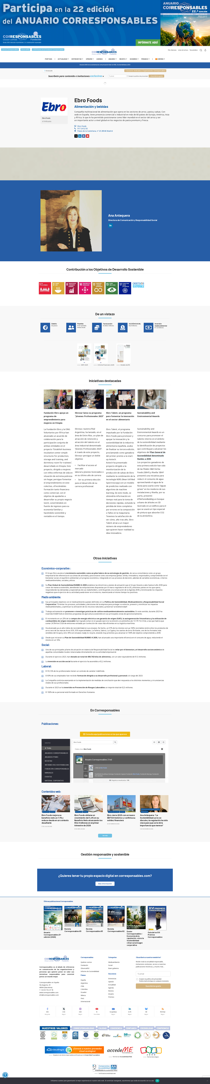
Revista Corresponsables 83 (94, 930)
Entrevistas (144, 812)
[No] (207, 1081)
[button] (105, 835)
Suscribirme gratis (153, 986)
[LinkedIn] (130, 1011)
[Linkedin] (79, 136)
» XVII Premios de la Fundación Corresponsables (48, 49)
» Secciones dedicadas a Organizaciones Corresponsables (145, 70)
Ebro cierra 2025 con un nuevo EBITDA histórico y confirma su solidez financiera (121, 818)
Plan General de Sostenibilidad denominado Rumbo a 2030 (151, 455)
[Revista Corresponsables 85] (73, 916)
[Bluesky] (146, 1011)
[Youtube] (87, 136)
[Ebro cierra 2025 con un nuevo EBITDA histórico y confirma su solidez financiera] (121, 803)
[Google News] (113, 1011)
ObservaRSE (25, 49)
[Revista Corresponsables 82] (116, 916)
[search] (201, 50)
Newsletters (194, 50)
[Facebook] (83, 136)
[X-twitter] (76, 136)
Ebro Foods (46, 118)
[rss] (163, 1011)
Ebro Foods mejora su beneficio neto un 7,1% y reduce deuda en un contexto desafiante (55, 819)
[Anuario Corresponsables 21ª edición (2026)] (53, 918)
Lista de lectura (183, 50)
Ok (157, 1080)
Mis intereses (172, 50)
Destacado (46, 812)
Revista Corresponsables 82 (116, 930)
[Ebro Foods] (54, 107)
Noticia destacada (113, 812)
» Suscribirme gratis (156, 76)
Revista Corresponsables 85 (72, 930)
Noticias (52, 812)
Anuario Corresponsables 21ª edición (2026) (52, 934)
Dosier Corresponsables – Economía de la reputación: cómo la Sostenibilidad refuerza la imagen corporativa (135, 938)
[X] (64, 1011)
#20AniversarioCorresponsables (150, 809)
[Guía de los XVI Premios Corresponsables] (157, 918)
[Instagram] (80, 1011)
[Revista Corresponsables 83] (94, 916)
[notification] (205, 50)
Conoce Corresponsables (10, 49)
